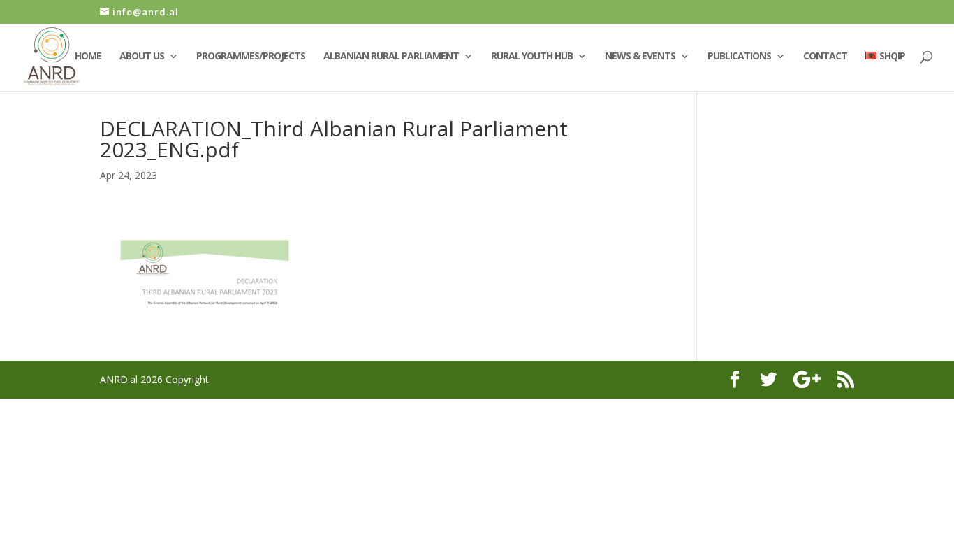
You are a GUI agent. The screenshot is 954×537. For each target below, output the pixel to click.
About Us (141, 56)
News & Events (640, 56)
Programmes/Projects (250, 56)
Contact (825, 56)
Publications (739, 56)
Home (88, 56)
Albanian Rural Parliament (391, 56)
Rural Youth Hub (532, 56)
